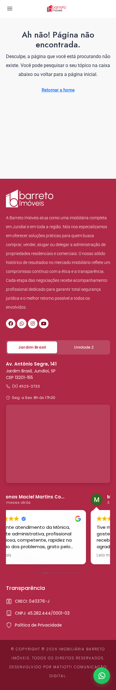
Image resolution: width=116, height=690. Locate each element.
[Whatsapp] (21, 323)
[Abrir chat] (101, 675)
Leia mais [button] (28, 555)
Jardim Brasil (32, 347)
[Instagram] (32, 323)
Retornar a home (58, 90)
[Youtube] (43, 323)
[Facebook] (10, 323)
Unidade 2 (84, 347)
